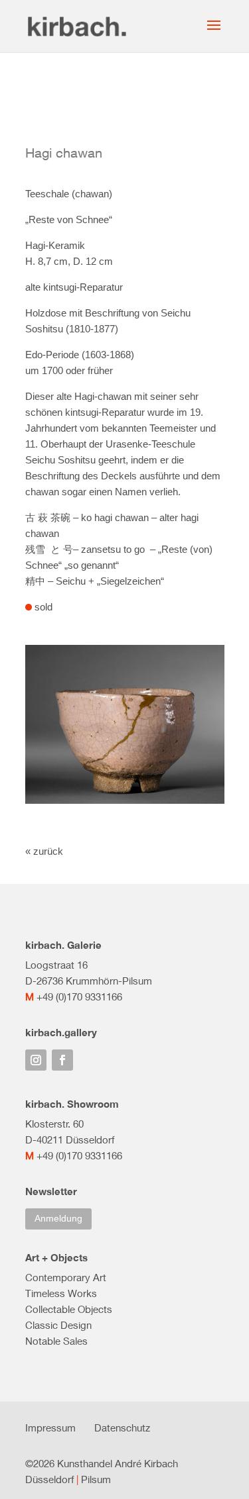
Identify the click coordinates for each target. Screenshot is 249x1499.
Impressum (50, 1427)
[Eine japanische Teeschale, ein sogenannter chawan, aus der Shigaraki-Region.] (124, 803)
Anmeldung (58, 1218)
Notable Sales (56, 1341)
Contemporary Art (65, 1277)
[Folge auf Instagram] (35, 1060)
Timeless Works (61, 1293)
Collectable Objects (68, 1309)
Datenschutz (122, 1427)
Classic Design (58, 1325)
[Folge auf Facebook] (62, 1060)
